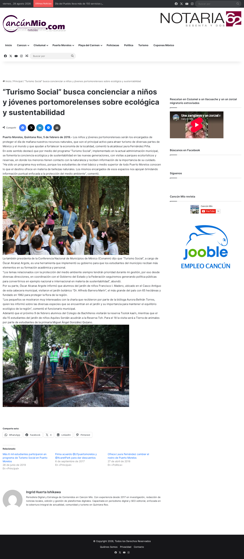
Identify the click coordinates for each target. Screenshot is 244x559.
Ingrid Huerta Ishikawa (43, 492)
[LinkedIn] (39, 127)
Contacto (139, 546)
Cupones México (163, 45)
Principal (18, 81)
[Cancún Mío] (34, 24)
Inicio (8, 45)
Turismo (143, 45)
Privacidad (125, 546)
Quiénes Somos (109, 546)
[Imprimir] (57, 127)
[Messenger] (48, 127)
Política (128, 45)
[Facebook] (22, 127)
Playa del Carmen (89, 45)
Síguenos (176, 173)
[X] (31, 127)
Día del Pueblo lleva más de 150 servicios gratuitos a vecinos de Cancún (95, 3)
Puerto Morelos (62, 45)
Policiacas (113, 45)
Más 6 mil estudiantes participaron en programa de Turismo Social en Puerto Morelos (25, 458)
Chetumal (40, 45)
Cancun (22, 45)
